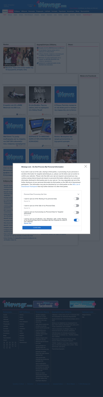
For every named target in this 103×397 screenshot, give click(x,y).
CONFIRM (37, 227)
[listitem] (51, 194)
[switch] (76, 198)
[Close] (86, 167)
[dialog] (51, 198)
